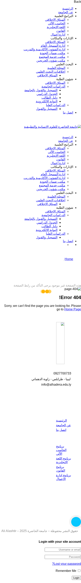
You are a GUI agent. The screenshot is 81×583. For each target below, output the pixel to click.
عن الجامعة (65, 12)
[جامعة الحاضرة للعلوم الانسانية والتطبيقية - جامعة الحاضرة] (52, 126)
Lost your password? (66, 563)
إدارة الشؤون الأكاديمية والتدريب (44, 49)
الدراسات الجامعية (53, 86)
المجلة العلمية (56, 68)
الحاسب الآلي (56, 23)
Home (69, 259)
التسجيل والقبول (46, 108)
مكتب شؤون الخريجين (50, 60)
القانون (60, 30)
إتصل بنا (68, 112)
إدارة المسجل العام (53, 45)
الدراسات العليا (55, 105)
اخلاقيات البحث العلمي (50, 71)
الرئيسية (67, 8)
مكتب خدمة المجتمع (52, 56)
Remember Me (66, 570)
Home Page (72, 309)
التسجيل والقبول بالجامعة (40, 90)
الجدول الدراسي (47, 94)
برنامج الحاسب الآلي (61, 450)
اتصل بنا (61, 430)
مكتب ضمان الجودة (52, 53)
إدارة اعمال (58, 34)
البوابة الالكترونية (46, 101)
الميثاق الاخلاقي (55, 19)
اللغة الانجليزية (56, 27)
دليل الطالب (49, 97)
